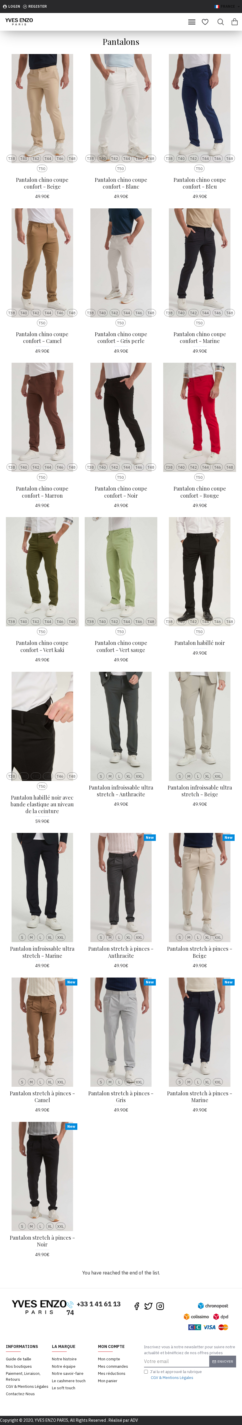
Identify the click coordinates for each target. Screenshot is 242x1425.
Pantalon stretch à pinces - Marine (199, 1097)
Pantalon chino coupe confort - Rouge (200, 492)
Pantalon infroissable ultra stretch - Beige (200, 791)
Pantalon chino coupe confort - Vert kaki (42, 646)
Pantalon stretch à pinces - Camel (42, 1097)
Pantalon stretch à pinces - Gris (120, 1097)
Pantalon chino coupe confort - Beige (42, 183)
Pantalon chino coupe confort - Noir (121, 492)
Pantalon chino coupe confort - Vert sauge (121, 646)
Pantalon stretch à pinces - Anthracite (120, 952)
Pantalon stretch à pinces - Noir (42, 1241)
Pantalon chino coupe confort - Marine (200, 337)
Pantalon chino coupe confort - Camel (42, 337)
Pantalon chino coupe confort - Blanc (121, 183)
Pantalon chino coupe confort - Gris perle (121, 337)
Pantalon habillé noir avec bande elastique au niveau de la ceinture (42, 804)
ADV (134, 1420)
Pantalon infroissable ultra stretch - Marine (42, 952)
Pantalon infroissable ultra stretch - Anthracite (121, 791)
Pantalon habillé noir (199, 643)
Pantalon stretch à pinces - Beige (199, 952)
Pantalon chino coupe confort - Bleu (200, 183)
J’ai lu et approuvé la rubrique (176, 1374)
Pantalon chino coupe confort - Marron (42, 492)
